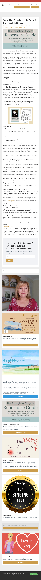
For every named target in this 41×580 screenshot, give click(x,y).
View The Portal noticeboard (22, 6)
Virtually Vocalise (10, 200)
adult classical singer (7, 25)
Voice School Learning (11, 4)
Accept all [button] (34, 574)
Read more (4, 575)
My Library (11, 6)
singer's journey (29, 25)
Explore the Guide (8, 226)
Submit (9, 260)
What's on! (20, 527)
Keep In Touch (35, 6)
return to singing (22, 25)
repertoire (15, 25)
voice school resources (19, 27)
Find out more (20, 562)
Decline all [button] (34, 576)
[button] (14, 577)
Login (38, 9)
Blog (6, 6)
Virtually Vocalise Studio (22, 4)
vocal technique (10, 27)
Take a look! (20, 344)
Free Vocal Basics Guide (34, 4)
